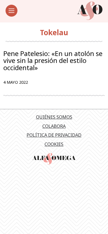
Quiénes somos (54, 117)
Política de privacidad (54, 135)
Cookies (54, 144)
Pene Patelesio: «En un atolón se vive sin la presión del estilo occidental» (52, 60)
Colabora (54, 126)
